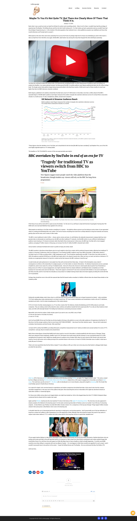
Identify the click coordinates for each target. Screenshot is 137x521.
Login (93, 491)
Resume (96, 8)
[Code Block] (57, 501)
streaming (93, 382)
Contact (104, 8)
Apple (45, 378)
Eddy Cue (31, 378)
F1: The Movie (53, 382)
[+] (63, 500)
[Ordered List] (51, 501)
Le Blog (77, 8)
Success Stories (86, 8)
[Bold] (43, 501)
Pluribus (74, 378)
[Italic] (45, 501)
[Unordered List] (53, 501)
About (70, 8)
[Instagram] (105, 518)
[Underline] (47, 501)
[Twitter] (102, 518)
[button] (30, 472)
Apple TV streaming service (80, 401)
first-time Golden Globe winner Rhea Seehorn (55, 380)
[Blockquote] (55, 501)
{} (61, 500)
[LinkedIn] (98, 518)
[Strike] (49, 501)
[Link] (59, 501)
